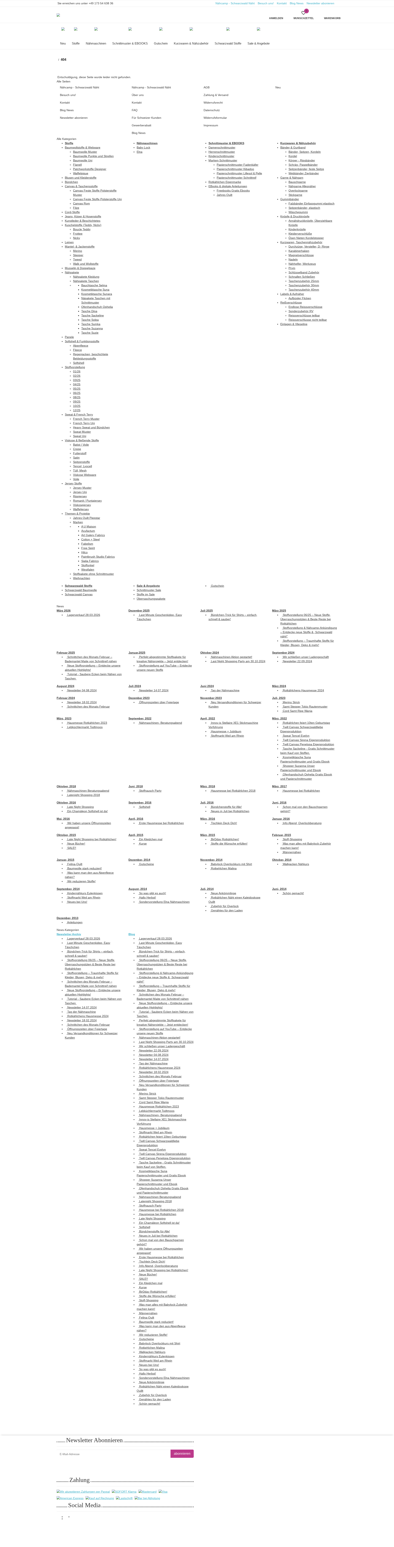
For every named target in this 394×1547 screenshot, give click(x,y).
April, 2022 (207, 718)
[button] (303, 14)
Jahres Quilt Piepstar (86, 517)
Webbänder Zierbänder (304, 173)
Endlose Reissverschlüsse (305, 306)
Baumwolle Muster (85, 151)
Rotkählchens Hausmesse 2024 (303, 690)
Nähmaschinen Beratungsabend (87, 790)
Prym (292, 268)
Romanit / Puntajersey (87, 500)
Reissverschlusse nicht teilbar (308, 319)
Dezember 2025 (139, 610)
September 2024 (283, 652)
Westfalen (87, 569)
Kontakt (282, 3)
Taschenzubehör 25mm (304, 281)
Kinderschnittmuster (221, 156)
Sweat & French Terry (79, 414)
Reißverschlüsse (291, 302)
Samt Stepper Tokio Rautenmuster (305, 706)
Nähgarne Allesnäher (302, 186)
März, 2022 (279, 718)
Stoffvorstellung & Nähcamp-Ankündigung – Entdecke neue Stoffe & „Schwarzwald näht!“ (308, 632)
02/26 (76, 375)
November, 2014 (211, 859)
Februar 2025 (66, 652)
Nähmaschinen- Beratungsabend (160, 722)
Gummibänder (289, 199)
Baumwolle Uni (82, 160)
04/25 (76, 384)
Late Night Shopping (80, 806)
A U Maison (88, 526)
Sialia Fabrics (90, 561)
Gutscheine (146, 864)
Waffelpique (80, 173)
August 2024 (65, 686)
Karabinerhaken (299, 250)
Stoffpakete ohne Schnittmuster (93, 573)
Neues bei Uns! (76, 901)
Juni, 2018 (135, 786)
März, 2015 (207, 835)
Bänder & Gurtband (293, 147)
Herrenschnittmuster (221, 151)
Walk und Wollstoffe (85, 263)
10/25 (76, 406)
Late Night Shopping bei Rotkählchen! (91, 839)
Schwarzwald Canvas (79, 594)
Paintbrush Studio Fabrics (98, 556)
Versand (105, 1528)
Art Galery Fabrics (93, 535)
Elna (139, 151)
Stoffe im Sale (146, 594)
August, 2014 (137, 889)
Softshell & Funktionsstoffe (82, 341)
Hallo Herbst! (147, 897)
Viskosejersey (82, 505)
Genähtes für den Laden (226, 910)
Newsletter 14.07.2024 (153, 690)
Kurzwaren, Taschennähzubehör (301, 242)
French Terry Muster (86, 418)
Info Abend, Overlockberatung (302, 823)
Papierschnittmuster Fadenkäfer (237, 164)
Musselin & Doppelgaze (80, 268)
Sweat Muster (82, 431)
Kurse (142, 843)
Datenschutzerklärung (108, 1464)
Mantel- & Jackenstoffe (80, 246)
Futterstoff (79, 453)
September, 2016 (139, 802)
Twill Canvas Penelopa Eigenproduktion (308, 744)
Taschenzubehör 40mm (304, 289)
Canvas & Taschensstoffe (81, 186)
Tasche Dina (89, 311)
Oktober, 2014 (281, 859)
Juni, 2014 (279, 889)
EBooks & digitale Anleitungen (227, 186)
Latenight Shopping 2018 (83, 795)
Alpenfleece (80, 345)
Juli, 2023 (278, 698)
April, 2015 (135, 835)
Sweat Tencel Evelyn (295, 735)
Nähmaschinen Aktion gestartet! (231, 657)
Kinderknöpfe (297, 229)
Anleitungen (74, 922)
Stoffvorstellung (75, 367)
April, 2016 (135, 818)
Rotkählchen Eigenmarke (224, 182)
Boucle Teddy (81, 229)
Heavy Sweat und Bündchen (91, 427)
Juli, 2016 (207, 802)
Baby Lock (143, 147)
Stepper (78, 255)
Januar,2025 (136, 652)
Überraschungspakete (151, 598)
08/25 (76, 397)
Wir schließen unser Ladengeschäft (305, 657)
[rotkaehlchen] (62, 15)
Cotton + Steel (90, 539)
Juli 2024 (134, 686)
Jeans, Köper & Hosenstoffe (83, 216)
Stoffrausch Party (149, 790)
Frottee (77, 233)
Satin (76, 457)
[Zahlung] (83, 1491)
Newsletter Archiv (69, 934)
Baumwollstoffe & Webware (82, 147)
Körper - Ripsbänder (302, 160)
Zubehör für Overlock (224, 906)
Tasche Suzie (89, 332)
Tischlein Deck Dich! (223, 823)
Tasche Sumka (90, 324)
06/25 (76, 393)
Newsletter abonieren (320, 3)
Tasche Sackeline (92, 315)
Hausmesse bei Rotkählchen (301, 790)
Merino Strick (291, 702)
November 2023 (211, 698)
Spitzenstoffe (81, 462)
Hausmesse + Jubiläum (225, 731)
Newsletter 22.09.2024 (297, 661)
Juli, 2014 (207, 889)
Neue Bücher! (75, 843)
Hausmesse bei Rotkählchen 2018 (232, 790)
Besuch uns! (266, 3)
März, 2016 (207, 818)
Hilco (84, 552)
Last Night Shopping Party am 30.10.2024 (237, 661)
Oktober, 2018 (66, 786)
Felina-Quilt (74, 864)
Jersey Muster (82, 487)
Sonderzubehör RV (301, 311)
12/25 (76, 410)
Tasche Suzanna (92, 328)
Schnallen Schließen (302, 276)
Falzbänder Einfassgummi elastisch (311, 203)
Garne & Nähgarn (291, 177)
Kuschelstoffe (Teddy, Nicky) (83, 225)
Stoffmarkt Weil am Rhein (227, 735)
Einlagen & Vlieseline (293, 324)
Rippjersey (80, 496)
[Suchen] (146, 12)
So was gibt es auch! (152, 893)
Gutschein (217, 585)
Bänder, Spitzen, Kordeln (305, 151)
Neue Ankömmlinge (223, 893)
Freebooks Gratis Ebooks (233, 190)
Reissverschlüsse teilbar (304, 315)
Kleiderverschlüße (300, 233)
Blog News (297, 3)
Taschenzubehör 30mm (304, 285)
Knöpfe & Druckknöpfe (294, 216)
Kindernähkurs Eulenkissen (84, 893)
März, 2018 (207, 786)
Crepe (77, 449)
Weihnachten (81, 578)
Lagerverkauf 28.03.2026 (83, 615)
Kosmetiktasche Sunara (96, 294)
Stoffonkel (87, 565)
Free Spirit (88, 548)
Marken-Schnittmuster (222, 160)
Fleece (77, 350)
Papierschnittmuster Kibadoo (235, 169)
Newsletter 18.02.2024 (81, 702)
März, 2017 (279, 786)
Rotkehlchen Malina (223, 868)
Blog (131, 934)
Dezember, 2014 (139, 859)
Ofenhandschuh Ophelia (97, 306)
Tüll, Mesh (80, 470)
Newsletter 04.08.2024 (81, 690)
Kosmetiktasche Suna (95, 289)
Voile (76, 479)
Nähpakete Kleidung (86, 276)
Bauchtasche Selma (94, 285)
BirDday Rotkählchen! (224, 839)
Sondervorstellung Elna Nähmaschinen (164, 901)
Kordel (293, 156)
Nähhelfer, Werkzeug (302, 263)
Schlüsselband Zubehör (304, 272)
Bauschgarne (297, 182)
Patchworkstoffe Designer (89, 169)
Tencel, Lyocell (82, 466)
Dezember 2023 (139, 698)
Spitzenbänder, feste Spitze (306, 169)
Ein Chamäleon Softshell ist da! (87, 811)
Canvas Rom (81, 203)
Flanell (77, 164)
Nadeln (293, 259)
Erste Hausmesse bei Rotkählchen (161, 823)
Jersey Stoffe (73, 483)
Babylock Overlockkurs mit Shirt (231, 864)
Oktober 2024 (209, 652)
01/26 (76, 371)
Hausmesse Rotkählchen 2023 (86, 722)
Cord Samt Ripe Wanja (297, 710)
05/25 (76, 388)
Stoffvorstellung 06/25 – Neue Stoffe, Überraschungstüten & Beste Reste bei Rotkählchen (305, 619)
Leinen (69, 242)
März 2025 (279, 610)
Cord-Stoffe (72, 212)
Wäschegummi (298, 212)
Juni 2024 (207, 686)
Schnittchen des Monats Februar (88, 706)
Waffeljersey (81, 509)
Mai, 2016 (63, 818)
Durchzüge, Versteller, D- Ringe (309, 246)
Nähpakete (72, 272)
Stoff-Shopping (292, 839)
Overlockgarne (298, 190)
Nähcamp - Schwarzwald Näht (235, 3)
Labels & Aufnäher (292, 294)
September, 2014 (68, 889)
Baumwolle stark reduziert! (84, 868)
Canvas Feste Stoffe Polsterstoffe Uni (97, 199)
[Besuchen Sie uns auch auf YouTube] (68, 1519)
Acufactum (88, 530)
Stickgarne (295, 194)
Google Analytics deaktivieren (276, 1528)
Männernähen (291, 852)
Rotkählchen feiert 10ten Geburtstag (306, 722)
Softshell (78, 362)
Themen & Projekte (77, 513)
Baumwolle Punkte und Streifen (93, 156)
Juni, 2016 (279, 802)
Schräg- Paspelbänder (303, 164)
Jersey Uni (80, 492)
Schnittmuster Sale (149, 590)
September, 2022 (139, 718)
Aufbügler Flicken (300, 298)
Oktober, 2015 (66, 835)
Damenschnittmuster (221, 147)
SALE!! (71, 847)
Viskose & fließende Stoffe (82, 440)
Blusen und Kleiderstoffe (80, 177)
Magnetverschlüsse (301, 255)
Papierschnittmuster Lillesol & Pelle (239, 173)
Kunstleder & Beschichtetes (82, 220)
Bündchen (71, 182)
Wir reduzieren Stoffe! (81, 881)
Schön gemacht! (293, 893)
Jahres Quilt (224, 194)
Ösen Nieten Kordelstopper (306, 238)
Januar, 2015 (65, 859)
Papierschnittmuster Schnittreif (236, 177)
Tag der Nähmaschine (224, 690)
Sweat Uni (79, 436)
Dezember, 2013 (67, 918)
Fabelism (87, 543)
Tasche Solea (90, 319)
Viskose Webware (84, 474)
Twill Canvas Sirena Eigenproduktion (306, 740)
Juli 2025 (206, 610)
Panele (69, 337)
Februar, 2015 (281, 835)
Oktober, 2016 (66, 802)
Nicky (76, 238)
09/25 (76, 401)
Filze (76, 207)
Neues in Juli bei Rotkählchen (229, 811)
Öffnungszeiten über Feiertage (158, 702)
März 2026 (64, 610)
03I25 (76, 380)
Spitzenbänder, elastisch (304, 207)
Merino (77, 250)
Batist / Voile (81, 444)
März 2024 (279, 686)
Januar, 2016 (281, 818)
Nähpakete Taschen (86, 281)
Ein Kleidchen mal (150, 839)
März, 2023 (64, 718)
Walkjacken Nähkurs (295, 864)
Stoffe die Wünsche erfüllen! (228, 843)
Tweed (77, 259)
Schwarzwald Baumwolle (81, 590)
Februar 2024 (66, 698)
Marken (78, 522)
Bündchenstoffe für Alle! (226, 806)
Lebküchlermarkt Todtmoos (84, 727)
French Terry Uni (84, 423)
